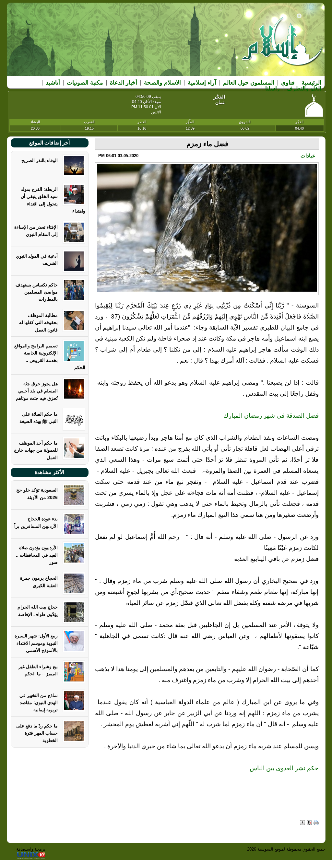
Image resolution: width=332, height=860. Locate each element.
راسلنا (272, 88)
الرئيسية (311, 82)
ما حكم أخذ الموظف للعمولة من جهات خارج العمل (36, 450)
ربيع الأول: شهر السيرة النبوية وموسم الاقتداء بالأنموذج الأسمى (36, 643)
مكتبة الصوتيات (85, 82)
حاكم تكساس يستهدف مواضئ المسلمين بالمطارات (37, 292)
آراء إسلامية (202, 82)
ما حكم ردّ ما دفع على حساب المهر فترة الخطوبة (37, 733)
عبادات (308, 155)
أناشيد (53, 82)
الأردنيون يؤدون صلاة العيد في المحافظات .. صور (37, 555)
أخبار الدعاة (123, 82)
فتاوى (288, 82)
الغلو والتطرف (304, 88)
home (283, 46)
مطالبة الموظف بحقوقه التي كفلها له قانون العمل (38, 322)
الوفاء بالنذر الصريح (39, 160)
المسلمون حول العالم (248, 82)
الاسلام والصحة (162, 82)
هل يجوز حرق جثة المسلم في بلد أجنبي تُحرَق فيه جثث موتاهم (37, 391)
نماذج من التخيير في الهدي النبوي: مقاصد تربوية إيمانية (38, 703)
